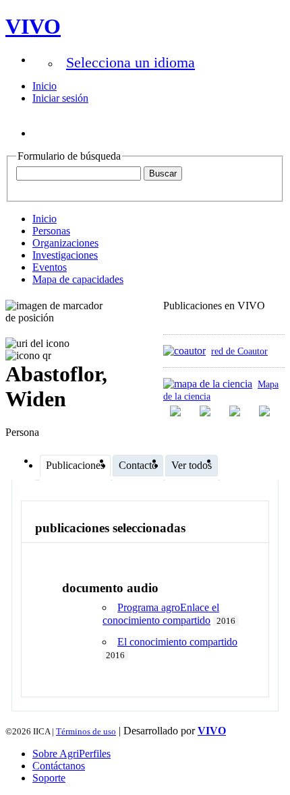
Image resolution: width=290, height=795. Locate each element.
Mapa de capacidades (77, 279)
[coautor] (184, 350)
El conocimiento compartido (177, 641)
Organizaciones (65, 243)
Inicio (44, 86)
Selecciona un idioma (130, 62)
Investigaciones (65, 255)
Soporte (48, 778)
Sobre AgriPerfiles (71, 753)
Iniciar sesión (60, 98)
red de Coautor (239, 351)
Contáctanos (58, 765)
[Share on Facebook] (176, 411)
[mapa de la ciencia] (207, 383)
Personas (51, 230)
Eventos (49, 267)
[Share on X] (236, 411)
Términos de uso (86, 731)
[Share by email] (265, 411)
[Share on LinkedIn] (206, 411)
